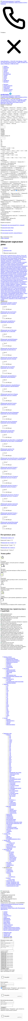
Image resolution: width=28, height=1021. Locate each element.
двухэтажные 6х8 (13, 286)
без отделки (20, 280)
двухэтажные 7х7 (5, 286)
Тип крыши (3, 191)
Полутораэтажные (13, 790)
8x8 (7, 688)
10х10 (10, 740)
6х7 (4, 255)
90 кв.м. (5, 256)
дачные (20, 258)
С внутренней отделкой (12, 828)
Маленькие (9, 837)
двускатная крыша (16, 267)
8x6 (7, 703)
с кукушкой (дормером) (10, 264)
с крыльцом (16, 276)
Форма (2, 198)
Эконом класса (12, 810)
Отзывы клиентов (7, 85)
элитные (11, 283)
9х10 (4, 276)
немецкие (24, 281)
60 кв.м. (19, 255)
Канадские (3, 266)
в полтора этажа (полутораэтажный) (14, 257)
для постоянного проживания (12, 259)
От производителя (10, 820)
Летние (8, 836)
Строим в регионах (8, 924)
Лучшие (11, 801)
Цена (2, 124)
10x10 (7, 715)
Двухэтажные (22, 256)
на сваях (14, 280)
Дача (10, 776)
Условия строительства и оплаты (11, 927)
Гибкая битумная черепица (13, 660)
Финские (8, 829)
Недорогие (9, 869)
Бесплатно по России (11, 62)
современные (4, 262)
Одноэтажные (15, 256)
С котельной (12, 783)
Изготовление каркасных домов (14, 822)
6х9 (6, 255)
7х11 (7, 685)
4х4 (7, 835)
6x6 (7, 689)
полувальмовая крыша (10, 268)
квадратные (23, 268)
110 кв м (14, 279)
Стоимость (9, 863)
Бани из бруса (19, 102)
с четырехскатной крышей (19, 275)
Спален (2, 156)
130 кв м (23, 279)
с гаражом (17, 284)
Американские (14, 269)
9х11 (10, 768)
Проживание (4, 160)
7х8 (25, 272)
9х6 (10, 771)
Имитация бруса (10, 720)
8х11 (2, 276)
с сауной (11, 276)
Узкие (24, 269)
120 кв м (19, 279)
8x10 (7, 706)
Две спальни (12, 796)
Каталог (5, 913)
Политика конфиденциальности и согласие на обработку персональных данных (12, 906)
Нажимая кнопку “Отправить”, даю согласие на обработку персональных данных (13, 988)
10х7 (7, 710)
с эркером (14, 260)
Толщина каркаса (5, 217)
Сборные (11, 809)
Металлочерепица (10, 658)
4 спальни (3, 263)
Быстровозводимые (11, 819)
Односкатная (9, 667)
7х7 (8, 255)
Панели (8, 723)
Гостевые (22, 263)
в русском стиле (8, 267)
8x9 (7, 702)
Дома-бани (12, 777)
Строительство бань (14, 773)
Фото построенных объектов (13, 884)
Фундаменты (6, 920)
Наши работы (6, 87)
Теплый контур (10, 679)
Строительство (13, 812)
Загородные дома (7, 849)
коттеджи (9, 280)
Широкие (20, 269)
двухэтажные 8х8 (5, 288)
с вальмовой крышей (21, 273)
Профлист (8, 663)
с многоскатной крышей (11, 272)
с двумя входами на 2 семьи (12, 271)
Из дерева (11, 852)
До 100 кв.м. (12, 876)
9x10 (7, 712)
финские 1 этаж (21, 292)
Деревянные (9, 815)
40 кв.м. (9, 262)
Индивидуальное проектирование (11, 928)
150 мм (11, 281)
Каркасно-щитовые (11, 846)
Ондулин (8, 664)
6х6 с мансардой (21, 297)
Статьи (5, 917)
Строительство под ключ (12, 885)
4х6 (18, 272)
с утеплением (22, 283)
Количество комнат (5, 149)
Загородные (9, 814)
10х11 (10, 741)
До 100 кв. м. (12, 799)
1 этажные (11, 861)
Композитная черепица (12, 662)
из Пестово (22, 272)
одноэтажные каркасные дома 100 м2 (10, 289)
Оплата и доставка (8, 89)
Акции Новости (7, 926)
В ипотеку (11, 780)
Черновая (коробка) (11, 682)
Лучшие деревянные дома (12, 882)
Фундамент (3, 214)
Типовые (11, 854)
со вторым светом (11, 273)
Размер (2, 106)
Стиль (2, 180)
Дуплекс (3, 284)
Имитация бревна (10, 724)
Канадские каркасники (14, 781)
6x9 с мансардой (18, 296)
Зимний (8, 866)
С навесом (11, 786)
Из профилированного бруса (13, 839)
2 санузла (12, 263)
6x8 (7, 694)
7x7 (7, 692)
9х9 (6, 273)
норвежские (16, 281)
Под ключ (8, 680)
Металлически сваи (11, 675)
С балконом (9, 824)
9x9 (7, 693)
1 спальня (14, 262)
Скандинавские (10, 266)
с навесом (22, 284)
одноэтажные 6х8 (21, 288)
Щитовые (8, 806)
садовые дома (18, 285)
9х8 (7, 709)
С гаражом (9, 831)
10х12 (7, 276)
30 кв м (10, 279)
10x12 (7, 711)
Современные (9, 816)
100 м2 (8, 832)
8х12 (10, 762)
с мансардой (8, 260)
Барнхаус (12, 285)
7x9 (7, 696)
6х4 (10, 736)
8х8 (10, 255)
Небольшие (12, 855)
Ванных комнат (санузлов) (7, 153)
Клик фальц (9, 666)
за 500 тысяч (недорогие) (11, 277)
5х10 (7, 690)
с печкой (7, 284)
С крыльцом (12, 784)
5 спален (8, 263)
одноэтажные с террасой (13, 290)
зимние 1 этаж (23, 293)
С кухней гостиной (14, 785)
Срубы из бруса (7, 915)
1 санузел (17, 263)
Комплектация (7, 677)
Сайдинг (8, 722)
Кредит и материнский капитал (11, 930)
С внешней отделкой (11, 827)
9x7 (7, 707)
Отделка (3, 210)
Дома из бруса (12, 102)
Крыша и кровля (7, 656)
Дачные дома (6, 840)
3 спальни (24, 262)
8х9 (2, 273)
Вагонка (8, 719)
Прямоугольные (5, 269)
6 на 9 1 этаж (13, 288)
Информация (6, 918)
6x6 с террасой (9, 298)
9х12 (10, 769)
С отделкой (12, 789)
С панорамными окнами (15, 788)
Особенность (4, 204)
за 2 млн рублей (17, 298)
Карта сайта (15, 908)
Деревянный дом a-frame (15, 772)
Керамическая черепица (12, 659)
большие (3, 277)
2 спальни (19, 262)
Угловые (18, 268)
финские (19, 260)
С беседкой (12, 775)
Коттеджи (3, 103)
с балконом (16, 259)
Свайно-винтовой (10, 669)
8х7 (7, 716)
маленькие (21, 276)
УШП (7, 673)
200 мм (7, 281)
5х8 (10, 743)
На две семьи (12, 794)
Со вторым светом (13, 793)
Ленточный (9, 672)
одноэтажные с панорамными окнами (10, 293)
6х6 (12, 255)
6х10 (7, 705)
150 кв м (5, 280)
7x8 (7, 698)
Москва (20, 61)
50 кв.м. (15, 255)
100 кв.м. (9, 256)
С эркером (8, 826)
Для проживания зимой (15, 779)
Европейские (19, 264)
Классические (17, 266)
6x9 (7, 699)
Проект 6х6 (12, 842)
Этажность (3, 146)
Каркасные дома (5, 102)
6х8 (2, 255)
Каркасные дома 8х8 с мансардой (9, 297)
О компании (6, 88)
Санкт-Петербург (5, 61)
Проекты (8, 734)
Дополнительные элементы (7, 164)
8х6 (10, 763)
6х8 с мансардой (17, 294)
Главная (5, 911)
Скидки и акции (7, 90)
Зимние (3, 264)
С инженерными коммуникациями (14, 681)
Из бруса (11, 853)
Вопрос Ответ (6, 923)
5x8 (7, 701)
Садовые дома (9, 103)
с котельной (22, 259)
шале (20, 281)
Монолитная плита (11, 671)
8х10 (4, 273)
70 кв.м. (23, 255)
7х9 (10, 269)
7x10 (7, 714)
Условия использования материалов (9, 904)
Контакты (5, 84)
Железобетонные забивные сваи (14, 676)
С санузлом (12, 792)
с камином (12, 284)
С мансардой (12, 802)
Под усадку (12, 879)
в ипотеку (16, 283)
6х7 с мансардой (10, 296)
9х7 (7, 686)
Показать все (4, 301)
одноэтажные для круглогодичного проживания (13, 291)
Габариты (5, 684)
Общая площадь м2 (5, 135)
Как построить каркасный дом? (14, 823)
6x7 (7, 697)
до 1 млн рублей (22, 277)
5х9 (10, 745)
